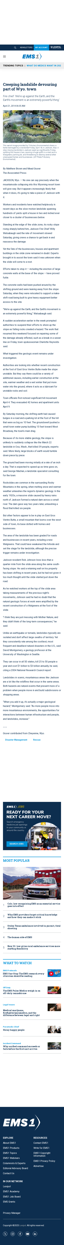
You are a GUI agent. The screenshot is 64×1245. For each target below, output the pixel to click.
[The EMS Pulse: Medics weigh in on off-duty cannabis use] (54, 990)
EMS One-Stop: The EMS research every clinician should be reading (23, 975)
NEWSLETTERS (26, 47)
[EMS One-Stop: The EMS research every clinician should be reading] (54, 973)
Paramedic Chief (11, 1027)
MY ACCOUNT (41, 47)
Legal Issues (9, 1005)
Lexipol (22, 1225)
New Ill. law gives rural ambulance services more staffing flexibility (33, 947)
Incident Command (12, 1043)
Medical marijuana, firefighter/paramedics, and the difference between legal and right (21, 1013)
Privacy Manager (11, 1213)
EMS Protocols (10, 970)
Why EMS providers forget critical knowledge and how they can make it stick (32, 916)
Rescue (36, 740)
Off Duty (6, 987)
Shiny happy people (13, 1029)
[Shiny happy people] (54, 1029)
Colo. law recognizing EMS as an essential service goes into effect (33, 905)
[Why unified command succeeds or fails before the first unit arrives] (54, 1046)
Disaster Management (16, 740)
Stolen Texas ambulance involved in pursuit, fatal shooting (34, 927)
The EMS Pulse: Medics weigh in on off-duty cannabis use (21, 992)
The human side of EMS (19, 937)
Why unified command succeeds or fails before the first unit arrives (21, 1047)
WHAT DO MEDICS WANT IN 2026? (45, 65)
